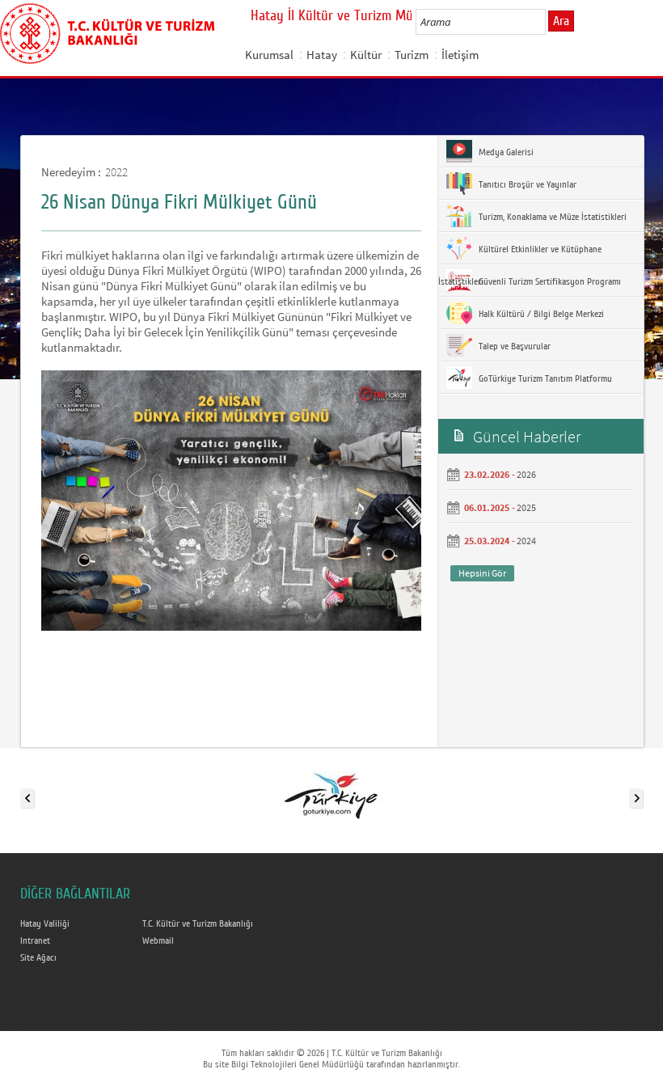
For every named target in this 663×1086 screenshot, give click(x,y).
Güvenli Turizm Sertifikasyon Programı (548, 281)
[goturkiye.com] (330, 795)
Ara (561, 21)
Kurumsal (269, 54)
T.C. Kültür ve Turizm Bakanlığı (197, 923)
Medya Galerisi (505, 152)
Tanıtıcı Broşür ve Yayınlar (526, 184)
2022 (116, 172)
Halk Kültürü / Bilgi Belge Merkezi (540, 313)
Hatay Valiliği (45, 923)
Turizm (412, 54)
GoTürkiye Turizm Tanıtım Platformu (544, 378)
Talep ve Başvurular (513, 346)
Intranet (35, 940)
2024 (526, 541)
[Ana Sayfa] (107, 30)
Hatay (321, 54)
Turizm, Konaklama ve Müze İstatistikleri (551, 216)
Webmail (158, 940)
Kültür (366, 54)
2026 (526, 474)
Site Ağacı (38, 957)
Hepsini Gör (482, 573)
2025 (526, 507)
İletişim (460, 54)
